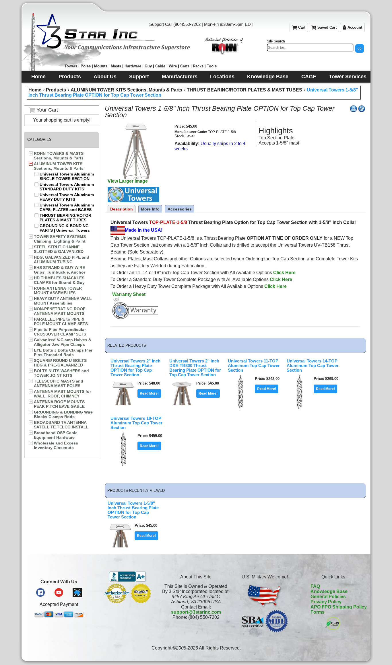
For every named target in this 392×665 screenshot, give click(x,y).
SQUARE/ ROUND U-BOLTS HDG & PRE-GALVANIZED (60, 362)
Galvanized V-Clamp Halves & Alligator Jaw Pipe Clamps (62, 342)
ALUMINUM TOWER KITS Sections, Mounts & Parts (126, 89)
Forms (318, 612)
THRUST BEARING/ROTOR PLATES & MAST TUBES (244, 89)
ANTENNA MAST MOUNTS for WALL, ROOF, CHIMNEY (62, 393)
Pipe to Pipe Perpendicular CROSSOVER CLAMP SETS (60, 331)
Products (56, 89)
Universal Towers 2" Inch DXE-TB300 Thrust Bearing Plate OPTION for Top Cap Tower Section (195, 368)
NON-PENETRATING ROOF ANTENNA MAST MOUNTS (60, 311)
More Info (150, 209)
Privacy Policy (326, 601)
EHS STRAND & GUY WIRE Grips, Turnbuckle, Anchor (59, 269)
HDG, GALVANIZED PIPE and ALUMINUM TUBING (61, 259)
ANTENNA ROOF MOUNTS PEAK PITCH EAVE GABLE (59, 404)
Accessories (180, 209)
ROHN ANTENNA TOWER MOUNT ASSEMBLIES (58, 290)
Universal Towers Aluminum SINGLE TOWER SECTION (67, 176)
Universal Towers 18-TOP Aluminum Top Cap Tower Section (136, 423)
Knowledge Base (329, 591)
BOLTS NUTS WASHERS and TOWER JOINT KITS (61, 373)
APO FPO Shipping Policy (339, 606)
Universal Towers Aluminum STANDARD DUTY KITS (67, 186)
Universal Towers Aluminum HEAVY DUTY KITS (67, 197)
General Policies (328, 596)
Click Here (284, 272)
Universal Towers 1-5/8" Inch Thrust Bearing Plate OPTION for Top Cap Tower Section (133, 510)
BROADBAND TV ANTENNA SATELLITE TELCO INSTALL (61, 424)
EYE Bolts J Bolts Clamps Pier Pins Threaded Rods (63, 352)
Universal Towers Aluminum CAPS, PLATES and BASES (67, 207)
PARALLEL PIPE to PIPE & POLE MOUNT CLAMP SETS (61, 321)
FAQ (315, 586)
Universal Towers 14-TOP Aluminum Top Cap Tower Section (313, 366)
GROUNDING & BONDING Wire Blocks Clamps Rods (63, 414)
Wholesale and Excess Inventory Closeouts (56, 445)
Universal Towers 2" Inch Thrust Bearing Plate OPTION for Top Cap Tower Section (135, 368)
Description (121, 209)
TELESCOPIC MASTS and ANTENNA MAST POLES (58, 383)
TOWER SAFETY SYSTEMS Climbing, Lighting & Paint (60, 238)
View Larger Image (128, 181)
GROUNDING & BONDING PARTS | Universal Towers (65, 228)
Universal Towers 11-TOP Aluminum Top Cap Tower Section (254, 366)
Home (34, 89)
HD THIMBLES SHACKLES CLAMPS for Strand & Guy (59, 280)
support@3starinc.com (196, 612)
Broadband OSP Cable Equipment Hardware (55, 435)
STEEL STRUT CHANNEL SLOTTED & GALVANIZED (59, 249)
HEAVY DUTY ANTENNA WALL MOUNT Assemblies (63, 300)
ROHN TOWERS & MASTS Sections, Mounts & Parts (59, 155)
